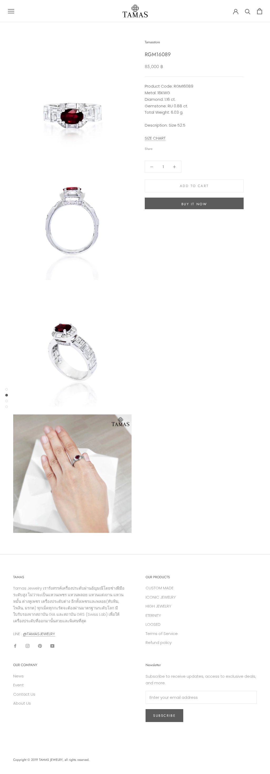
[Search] (247, 11)
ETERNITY (153, 615)
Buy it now (194, 204)
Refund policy (159, 642)
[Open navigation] (11, 11)
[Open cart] (259, 11)
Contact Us (24, 694)
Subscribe (164, 715)
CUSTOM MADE (159, 588)
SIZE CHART (155, 138)
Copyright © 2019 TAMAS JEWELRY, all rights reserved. (51, 759)
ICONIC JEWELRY (161, 597)
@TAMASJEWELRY (39, 634)
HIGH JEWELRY (158, 606)
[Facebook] (157, 147)
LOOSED (153, 624)
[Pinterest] (171, 147)
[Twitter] (164, 147)
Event (18, 685)
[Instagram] (28, 646)
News (18, 676)
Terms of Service (162, 633)
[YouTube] (52, 646)
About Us (22, 703)
